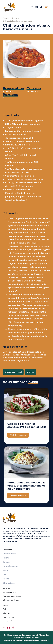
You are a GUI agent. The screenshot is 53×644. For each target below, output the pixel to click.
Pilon (5, 570)
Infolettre (6, 613)
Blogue (5, 605)
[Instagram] (32, 7)
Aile (4, 574)
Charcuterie (9, 583)
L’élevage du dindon (11, 600)
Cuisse (6, 562)
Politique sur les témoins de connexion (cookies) (26, 640)
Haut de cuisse (10, 566)
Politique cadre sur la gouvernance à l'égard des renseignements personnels (26, 636)
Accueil (5, 18)
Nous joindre (8, 621)
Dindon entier (9, 553)
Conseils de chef (10, 592)
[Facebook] (36, 7)
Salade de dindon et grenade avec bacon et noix (26, 425)
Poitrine (7, 558)
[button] (46, 7)
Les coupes (7, 549)
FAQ (4, 609)
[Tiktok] (41, 7)
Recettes (15, 18)
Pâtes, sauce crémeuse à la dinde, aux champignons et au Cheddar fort (26, 485)
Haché (6, 579)
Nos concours (8, 617)
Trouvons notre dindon (12, 596)
